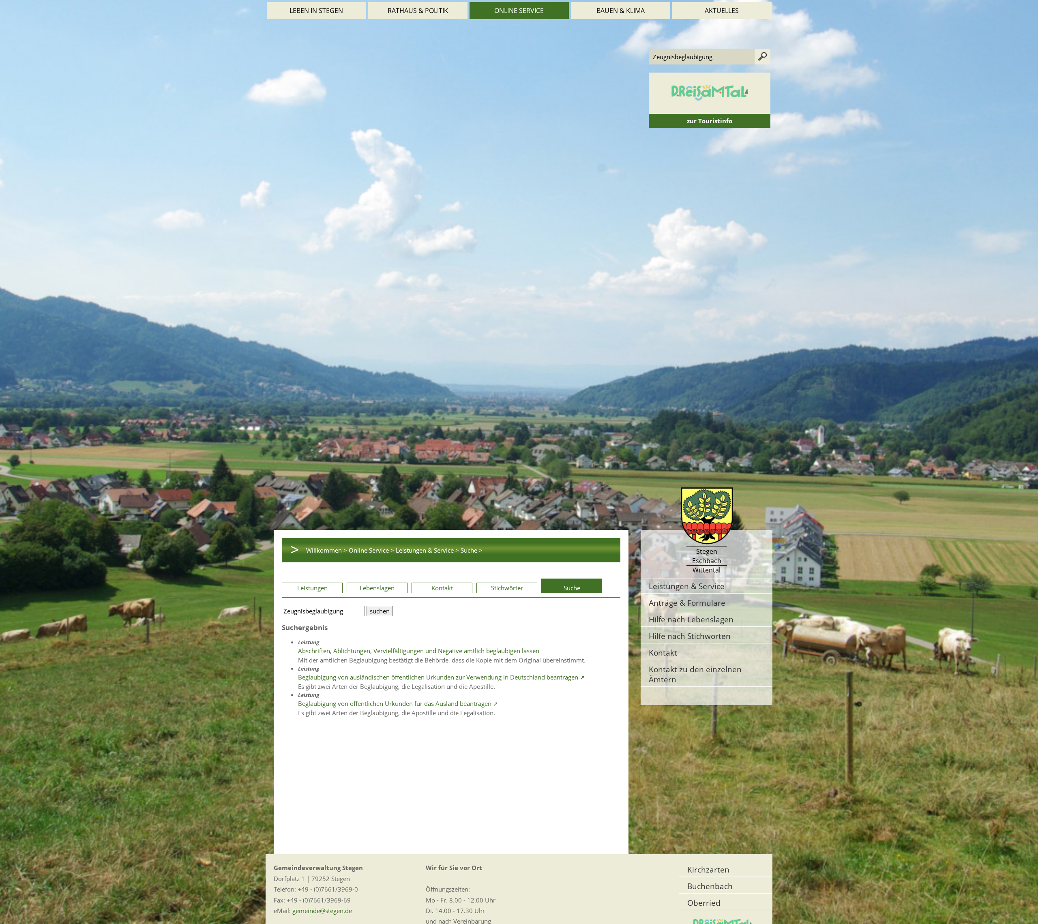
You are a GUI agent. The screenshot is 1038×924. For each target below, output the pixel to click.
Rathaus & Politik (418, 10)
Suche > (472, 550)
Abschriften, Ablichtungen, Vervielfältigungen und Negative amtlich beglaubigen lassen (418, 651)
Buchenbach (710, 886)
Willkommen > (326, 550)
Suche (572, 588)
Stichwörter (507, 588)
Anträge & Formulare (687, 603)
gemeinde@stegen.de (322, 911)
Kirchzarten (708, 869)
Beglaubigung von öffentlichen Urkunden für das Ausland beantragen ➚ (398, 703)
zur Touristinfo (709, 121)
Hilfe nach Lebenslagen (691, 619)
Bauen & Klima (620, 10)
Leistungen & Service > (427, 550)
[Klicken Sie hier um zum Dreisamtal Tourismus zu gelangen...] (709, 110)
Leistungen (312, 588)
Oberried (704, 903)
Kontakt (442, 588)
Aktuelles (722, 10)
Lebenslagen (377, 588)
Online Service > (371, 550)
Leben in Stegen (316, 10)
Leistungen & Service (687, 586)
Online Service (519, 10)
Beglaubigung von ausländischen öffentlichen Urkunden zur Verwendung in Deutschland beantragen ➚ (441, 677)
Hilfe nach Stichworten (690, 636)
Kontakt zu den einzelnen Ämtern (695, 674)
